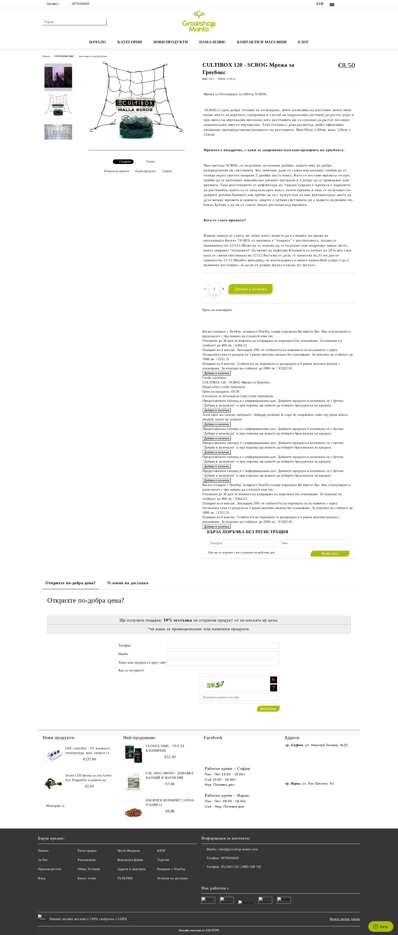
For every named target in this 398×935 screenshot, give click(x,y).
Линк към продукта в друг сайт (142, 662)
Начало (97, 42)
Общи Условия (89, 869)
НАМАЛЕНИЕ (212, 42)
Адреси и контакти (131, 869)
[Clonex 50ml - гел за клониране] (133, 754)
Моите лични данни (345, 919)
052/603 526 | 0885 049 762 (241, 867)
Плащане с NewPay (171, 869)
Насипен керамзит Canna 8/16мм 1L (169, 803)
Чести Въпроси (128, 850)
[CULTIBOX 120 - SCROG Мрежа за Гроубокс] (136, 149)
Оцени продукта (145, 171)
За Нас (43, 860)
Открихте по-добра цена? (70, 583)
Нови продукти (170, 42)
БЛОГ (303, 42)
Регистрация (87, 850)
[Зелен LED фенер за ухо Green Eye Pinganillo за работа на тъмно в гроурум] (53, 783)
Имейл (123, 654)
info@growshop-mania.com (238, 849)
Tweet (150, 161)
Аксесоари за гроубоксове (93, 56)
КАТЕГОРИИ (129, 42)
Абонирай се (55, 806)
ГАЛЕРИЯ (125, 878)
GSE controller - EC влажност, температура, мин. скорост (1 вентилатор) (88, 751)
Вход (41, 878)
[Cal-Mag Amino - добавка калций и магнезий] (133, 781)
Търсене (163, 860)
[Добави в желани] (211, 281)
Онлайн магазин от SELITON (199, 930)
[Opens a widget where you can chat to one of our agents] (380, 927)
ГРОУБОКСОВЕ (64, 56)
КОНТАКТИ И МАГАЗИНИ (262, 42)
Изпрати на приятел (116, 171)
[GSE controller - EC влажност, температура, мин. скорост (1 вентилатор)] (53, 756)
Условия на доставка (128, 583)
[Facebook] (345, 3)
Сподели (125, 161)
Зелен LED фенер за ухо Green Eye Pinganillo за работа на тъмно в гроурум (88, 778)
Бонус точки (87, 878)
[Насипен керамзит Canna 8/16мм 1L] (133, 808)
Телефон (124, 645)
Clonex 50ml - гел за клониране (165, 748)
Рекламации (87, 860)
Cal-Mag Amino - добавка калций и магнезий (169, 775)
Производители (49, 869)
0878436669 (80, 4)
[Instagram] (352, 3)
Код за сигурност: (131, 670)
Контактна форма (130, 860)
